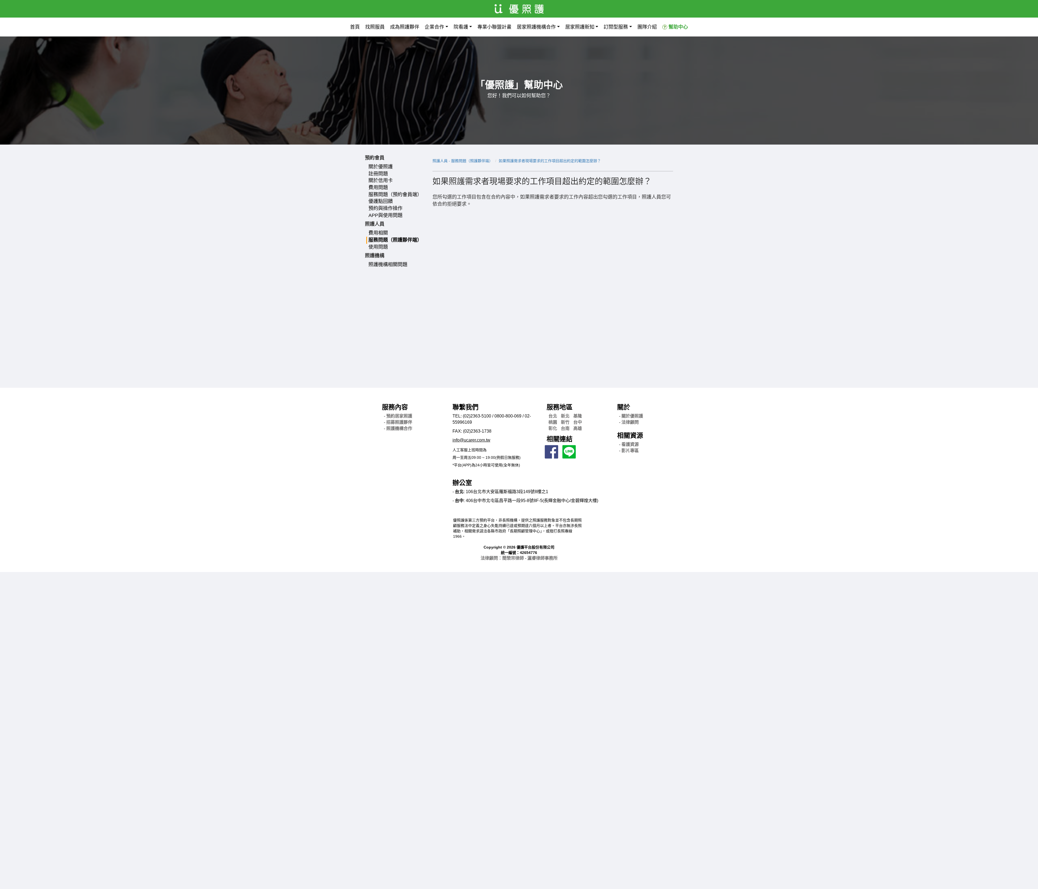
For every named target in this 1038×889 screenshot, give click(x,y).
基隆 (577, 416)
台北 (552, 416)
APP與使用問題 (385, 215)
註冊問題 (378, 173)
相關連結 (560, 439)
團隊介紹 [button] (647, 27)
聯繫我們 (465, 407)
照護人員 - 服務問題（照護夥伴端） (462, 161)
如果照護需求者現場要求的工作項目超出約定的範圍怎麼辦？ (550, 161)
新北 (565, 416)
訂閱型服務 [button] (616, 27)
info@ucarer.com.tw (471, 440)
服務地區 (560, 407)
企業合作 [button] (434, 27)
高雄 (577, 428)
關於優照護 (380, 166)
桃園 (552, 422)
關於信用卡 (380, 180)
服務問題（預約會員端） (395, 194)
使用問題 (378, 247)
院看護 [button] (461, 27)
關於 (623, 407)
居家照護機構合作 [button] (536, 27)
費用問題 (378, 187)
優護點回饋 (380, 201)
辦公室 (462, 482)
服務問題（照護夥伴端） (395, 240)
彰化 (552, 428)
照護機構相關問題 (387, 264)
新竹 (565, 422)
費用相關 (378, 233)
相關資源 (630, 435)
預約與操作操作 (385, 208)
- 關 (631, 416)
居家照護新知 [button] (579, 27)
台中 (577, 422)
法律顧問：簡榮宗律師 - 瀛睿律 (519, 558)
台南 (565, 428)
